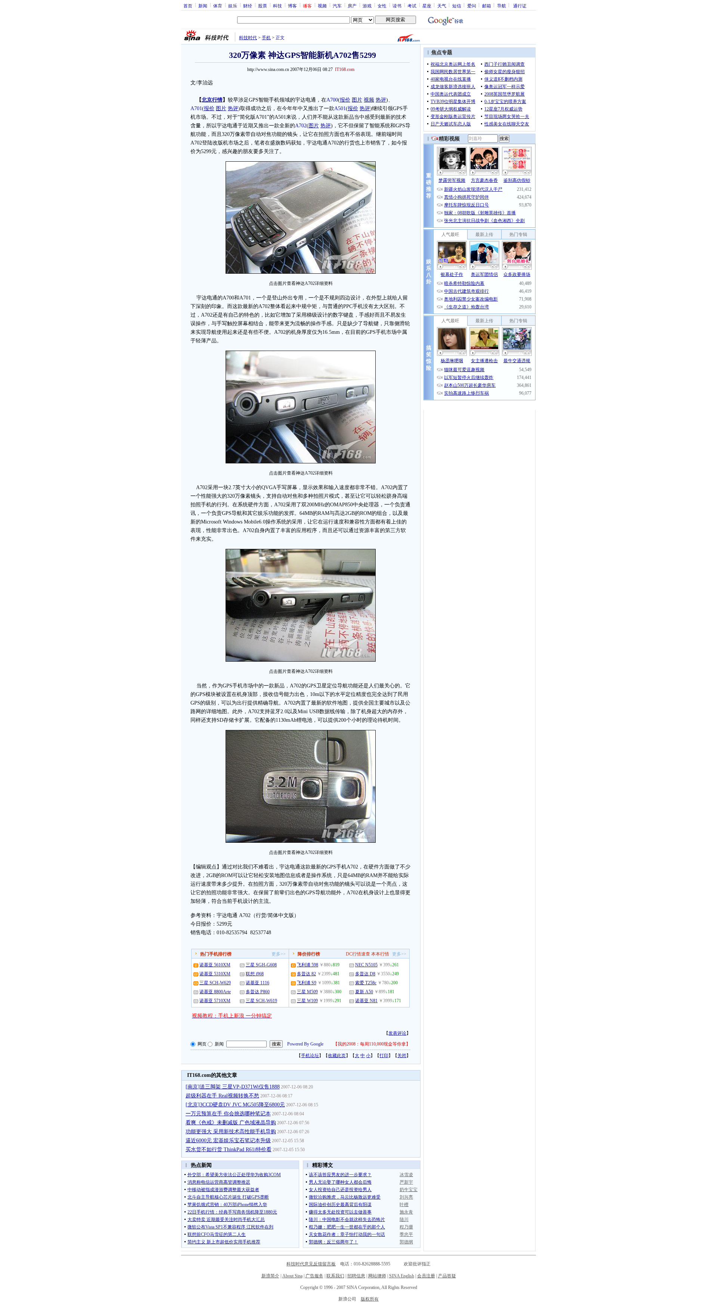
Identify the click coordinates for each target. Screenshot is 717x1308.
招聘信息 (356, 1276)
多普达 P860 (258, 991)
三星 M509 (307, 991)
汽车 (337, 5)
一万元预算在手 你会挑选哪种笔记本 (228, 1113)
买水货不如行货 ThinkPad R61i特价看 (228, 1149)
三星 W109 (307, 1000)
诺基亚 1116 (257, 982)
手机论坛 (310, 1055)
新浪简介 (270, 1276)
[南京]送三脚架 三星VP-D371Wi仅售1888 (233, 1087)
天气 (441, 5)
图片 (357, 100)
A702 (301, 125)
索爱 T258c (365, 982)
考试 (411, 5)
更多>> (278, 954)
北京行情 (212, 100)
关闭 (401, 1055)
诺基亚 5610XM (214, 964)
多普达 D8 (365, 973)
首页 (187, 5)
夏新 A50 (364, 991)
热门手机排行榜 (216, 954)
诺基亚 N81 (366, 1000)
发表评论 (397, 1033)
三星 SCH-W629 (215, 982)
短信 (456, 5)
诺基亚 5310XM (214, 973)
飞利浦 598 (307, 964)
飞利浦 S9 (306, 982)
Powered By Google (305, 1044)
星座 (426, 5)
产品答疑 (447, 1276)
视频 (322, 5)
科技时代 (248, 37)
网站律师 (377, 1276)
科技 (277, 5)
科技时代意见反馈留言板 (311, 1264)
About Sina (292, 1276)
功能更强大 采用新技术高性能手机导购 (231, 1131)
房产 (352, 5)
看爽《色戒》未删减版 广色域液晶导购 (231, 1122)
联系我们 (335, 1276)
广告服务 (314, 1276)
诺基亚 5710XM (214, 1000)
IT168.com (344, 69)
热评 (381, 100)
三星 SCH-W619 (261, 1000)
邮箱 (486, 5)
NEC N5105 (366, 964)
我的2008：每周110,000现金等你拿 (372, 1044)
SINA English (401, 1276)
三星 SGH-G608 (261, 964)
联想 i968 (255, 973)
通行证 (520, 5)
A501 (340, 108)
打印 (383, 1055)
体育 (217, 5)
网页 (202, 1044)
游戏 (367, 5)
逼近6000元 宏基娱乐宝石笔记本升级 (228, 1140)
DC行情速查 (358, 954)
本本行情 (380, 954)
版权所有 (370, 1299)
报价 (345, 100)
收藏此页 (337, 1055)
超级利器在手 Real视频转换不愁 (222, 1096)
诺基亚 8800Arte (215, 991)
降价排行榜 (309, 954)
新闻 (202, 5)
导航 (501, 5)
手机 (266, 37)
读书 (396, 5)
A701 (196, 108)
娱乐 (232, 5)
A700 (332, 100)
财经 (247, 5)
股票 (262, 5)
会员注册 (426, 1276)
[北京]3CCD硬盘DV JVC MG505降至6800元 (235, 1104)
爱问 (471, 5)
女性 (382, 5)
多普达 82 (306, 973)
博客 (292, 5)
